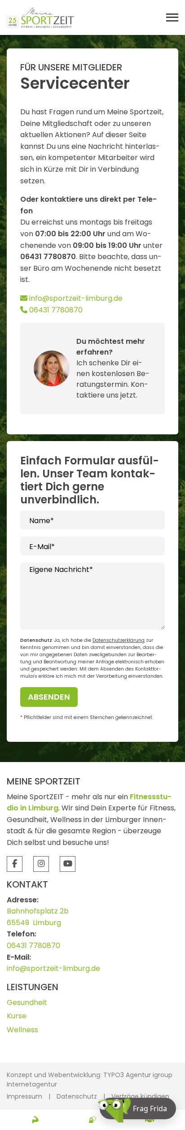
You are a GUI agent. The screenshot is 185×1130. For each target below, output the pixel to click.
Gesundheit (27, 1002)
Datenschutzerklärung (118, 640)
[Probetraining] (35, 1119)
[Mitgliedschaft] (149, 1119)
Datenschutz (77, 1096)
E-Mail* (42, 546)
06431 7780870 (55, 310)
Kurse (16, 1016)
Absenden (49, 696)
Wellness (22, 1030)
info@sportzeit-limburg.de (75, 298)
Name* (41, 520)
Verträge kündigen (140, 1096)
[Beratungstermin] (92, 1119)
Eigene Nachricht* (61, 569)
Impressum (24, 1096)
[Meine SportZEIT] (40, 17)
